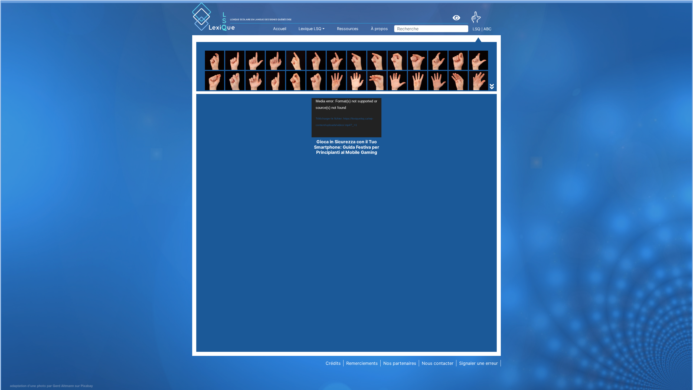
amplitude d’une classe (300, 90)
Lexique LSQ (310, 28)
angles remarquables (298, 90)
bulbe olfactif (291, 90)
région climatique (225, 90)
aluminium (217, 90)
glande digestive (364, 90)
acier (352, 90)
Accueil (279, 28)
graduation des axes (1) (301, 90)
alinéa (423, 90)
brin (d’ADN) (219, 90)
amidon (214, 90)
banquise (426, 90)
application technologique (443, 90)
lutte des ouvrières (436, 90)
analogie (355, 90)
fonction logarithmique (230, 90)
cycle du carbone (295, 90)
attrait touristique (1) (368, 90)
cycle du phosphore (437, 90)
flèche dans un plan (367, 83)
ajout (352, 90)
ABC (487, 29)
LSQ (476, 29)
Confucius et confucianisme (235, 90)
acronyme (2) (221, 90)
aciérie (424, 90)
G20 (211, 90)
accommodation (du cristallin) (238, 90)
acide (282, 90)
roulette (285, 77)
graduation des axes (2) (371, 90)
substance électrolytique (302, 90)
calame (354, 90)
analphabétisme (433, 90)
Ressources (347, 28)
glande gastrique (434, 90)
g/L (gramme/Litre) (296, 90)
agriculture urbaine (366, 83)
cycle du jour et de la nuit (373, 90)
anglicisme (288, 90)
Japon (423, 90)
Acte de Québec (293, 90)
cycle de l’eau (221, 90)
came (422, 90)
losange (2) (358, 90)
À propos (379, 28)
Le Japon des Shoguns (300, 90)
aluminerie (217, 90)
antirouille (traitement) (370, 90)
